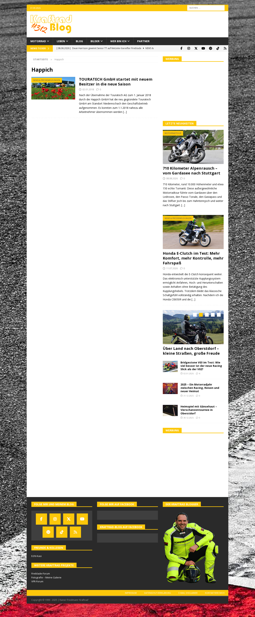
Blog (79, 41)
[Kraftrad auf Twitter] (196, 48)
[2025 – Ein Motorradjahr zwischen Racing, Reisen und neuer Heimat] (170, 388)
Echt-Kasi (36, 555)
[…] (125, 112)
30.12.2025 (189, 417)
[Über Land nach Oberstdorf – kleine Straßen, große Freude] (193, 327)
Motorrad (38, 41)
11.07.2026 (172, 268)
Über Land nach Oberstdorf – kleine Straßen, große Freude (191, 351)
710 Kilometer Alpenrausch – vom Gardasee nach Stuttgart (191, 171)
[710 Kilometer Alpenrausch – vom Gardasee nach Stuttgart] (193, 147)
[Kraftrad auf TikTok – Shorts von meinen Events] (217, 48)
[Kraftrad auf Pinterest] (210, 48)
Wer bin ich (118, 41)
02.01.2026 (189, 373)
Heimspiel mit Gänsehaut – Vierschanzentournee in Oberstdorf (199, 409)
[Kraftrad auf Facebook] (181, 48)
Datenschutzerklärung (157, 592)
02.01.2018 (88, 89)
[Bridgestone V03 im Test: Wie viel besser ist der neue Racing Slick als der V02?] (170, 366)
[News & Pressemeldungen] (53, 88)
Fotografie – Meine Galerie (46, 577)
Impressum (131, 592)
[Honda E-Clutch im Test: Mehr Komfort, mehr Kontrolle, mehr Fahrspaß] (193, 232)
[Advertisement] (193, 90)
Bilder (95, 41)
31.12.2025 (189, 395)
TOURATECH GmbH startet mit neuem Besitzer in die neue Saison (115, 82)
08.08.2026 (172, 178)
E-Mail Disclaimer (188, 592)
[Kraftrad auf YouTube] (203, 48)
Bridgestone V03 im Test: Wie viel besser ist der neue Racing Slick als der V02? (201, 365)
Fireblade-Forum (40, 573)
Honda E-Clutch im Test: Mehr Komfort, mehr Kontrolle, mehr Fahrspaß (193, 258)
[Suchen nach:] (206, 7)
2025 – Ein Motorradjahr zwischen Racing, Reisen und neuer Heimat (200, 387)
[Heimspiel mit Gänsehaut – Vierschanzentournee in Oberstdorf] (170, 410)
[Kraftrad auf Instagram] (188, 48)
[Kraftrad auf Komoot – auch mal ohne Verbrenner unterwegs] (225, 48)
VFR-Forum (37, 581)
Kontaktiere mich (215, 592)
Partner (143, 41)
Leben (61, 41)
